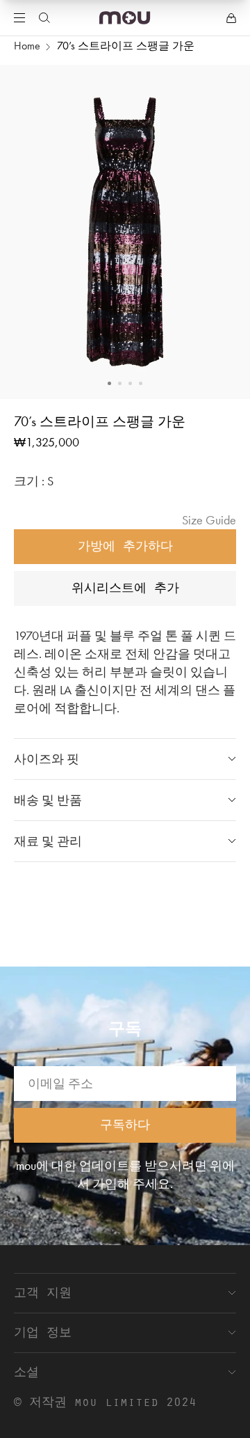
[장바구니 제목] (231, 18)
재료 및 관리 (48, 841)
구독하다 (125, 1124)
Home (27, 45)
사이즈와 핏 (46, 759)
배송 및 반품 (48, 800)
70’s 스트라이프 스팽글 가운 (125, 45)
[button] (109, 383)
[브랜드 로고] (124, 17)
